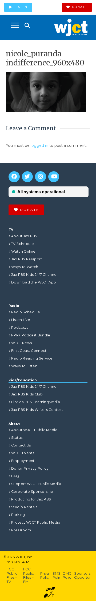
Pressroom (21, 530)
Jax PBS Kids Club (27, 394)
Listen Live (20, 320)
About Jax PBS (24, 236)
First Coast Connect (29, 351)
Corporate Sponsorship (32, 492)
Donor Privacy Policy (30, 468)
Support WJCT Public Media (36, 484)
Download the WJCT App (33, 282)
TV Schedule (22, 244)
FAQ (15, 476)
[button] (15, 25)
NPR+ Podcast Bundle (30, 335)
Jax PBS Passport (26, 259)
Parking (18, 515)
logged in (39, 145)
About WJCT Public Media (34, 430)
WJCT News (21, 343)
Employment (23, 461)
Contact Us (21, 445)
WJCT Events (22, 453)
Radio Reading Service (32, 358)
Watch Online (23, 251)
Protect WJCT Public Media (35, 522)
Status (16, 438)
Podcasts (19, 327)
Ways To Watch (24, 267)
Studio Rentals (24, 507)
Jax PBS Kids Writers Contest (37, 410)
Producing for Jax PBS (31, 499)
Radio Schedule (25, 312)
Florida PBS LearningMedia (35, 402)
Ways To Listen (24, 366)
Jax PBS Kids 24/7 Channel (34, 275)
